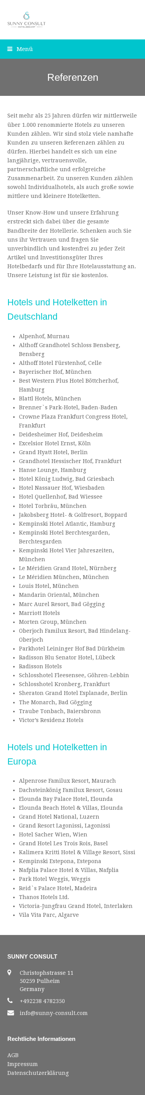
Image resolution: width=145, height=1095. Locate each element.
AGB (13, 1055)
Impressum (22, 1064)
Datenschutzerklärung (38, 1073)
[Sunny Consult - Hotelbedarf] (26, 19)
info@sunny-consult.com (54, 1013)
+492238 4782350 (42, 1001)
